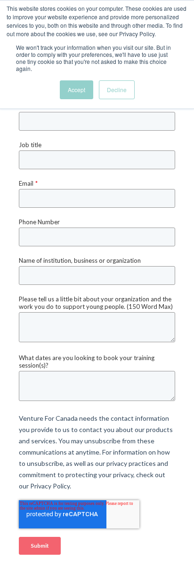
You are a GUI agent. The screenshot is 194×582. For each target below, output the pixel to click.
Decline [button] (117, 90)
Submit (40, 545)
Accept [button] (76, 90)
